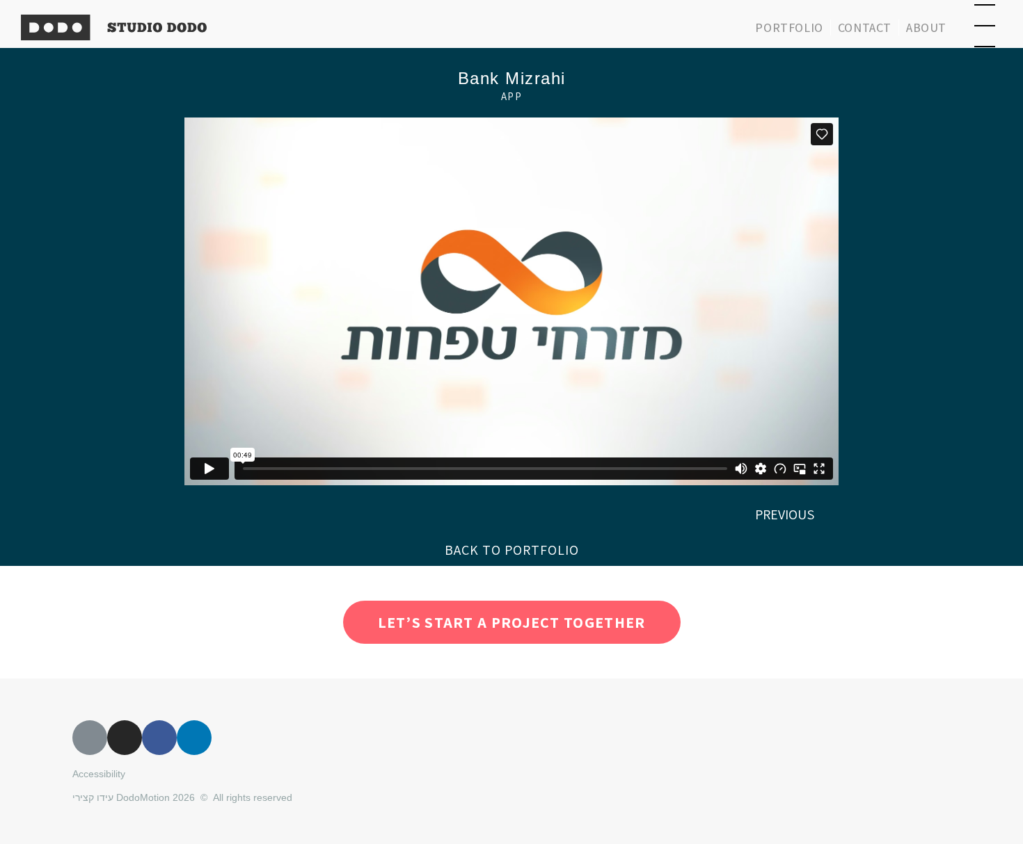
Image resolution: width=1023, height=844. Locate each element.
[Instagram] (124, 737)
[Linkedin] (194, 737)
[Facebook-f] (159, 737)
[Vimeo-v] (89, 737)
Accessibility (98, 773)
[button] (512, 550)
